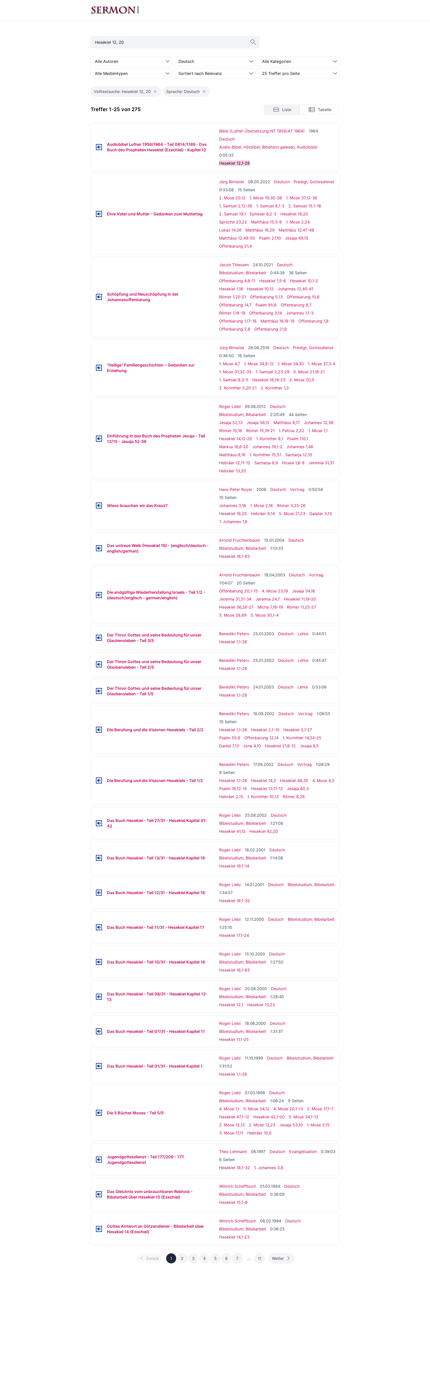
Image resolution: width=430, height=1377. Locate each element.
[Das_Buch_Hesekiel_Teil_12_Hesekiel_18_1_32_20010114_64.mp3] (99, 893)
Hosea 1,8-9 (293, 462)
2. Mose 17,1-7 (320, 1108)
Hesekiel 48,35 (294, 780)
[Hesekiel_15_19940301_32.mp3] (99, 1194)
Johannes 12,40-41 (295, 288)
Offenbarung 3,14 (265, 312)
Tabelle (324, 109)
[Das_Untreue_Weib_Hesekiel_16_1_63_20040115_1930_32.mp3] (99, 548)
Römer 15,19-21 (260, 430)
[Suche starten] (253, 42)
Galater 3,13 (320, 513)
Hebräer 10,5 (259, 1132)
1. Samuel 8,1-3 (270, 205)
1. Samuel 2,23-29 (272, 371)
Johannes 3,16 (232, 505)
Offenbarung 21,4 (235, 246)
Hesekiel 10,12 (260, 288)
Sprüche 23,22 (233, 221)
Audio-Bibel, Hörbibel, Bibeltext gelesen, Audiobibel (268, 147)
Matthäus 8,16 (232, 454)
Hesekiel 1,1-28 (233, 641)
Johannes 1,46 (299, 446)
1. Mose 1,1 (318, 430)
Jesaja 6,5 (309, 745)
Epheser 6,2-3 (263, 213)
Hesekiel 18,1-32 (234, 900)
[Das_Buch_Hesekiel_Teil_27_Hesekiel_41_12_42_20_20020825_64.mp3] (99, 823)
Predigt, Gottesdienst (314, 181)
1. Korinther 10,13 (263, 796)
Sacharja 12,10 (298, 454)
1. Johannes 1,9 (233, 521)
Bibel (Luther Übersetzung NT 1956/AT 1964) (262, 130)
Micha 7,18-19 (270, 607)
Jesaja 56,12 (258, 422)
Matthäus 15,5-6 (266, 221)
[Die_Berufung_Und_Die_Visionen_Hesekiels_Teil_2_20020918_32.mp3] (99, 730)
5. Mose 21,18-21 (309, 371)
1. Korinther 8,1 (269, 438)
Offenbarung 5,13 (266, 296)
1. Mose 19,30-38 (266, 197)
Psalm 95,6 (266, 304)
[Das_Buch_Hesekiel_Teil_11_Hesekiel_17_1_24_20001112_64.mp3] (99, 927)
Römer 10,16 (230, 430)
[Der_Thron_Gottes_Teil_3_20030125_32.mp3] (99, 638)
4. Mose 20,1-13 (288, 1108)
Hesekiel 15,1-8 (233, 1202)
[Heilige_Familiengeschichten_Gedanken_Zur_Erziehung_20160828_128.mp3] (99, 368)
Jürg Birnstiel (231, 181)
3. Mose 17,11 (231, 1132)
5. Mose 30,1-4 (265, 615)
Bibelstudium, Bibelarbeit (242, 272)
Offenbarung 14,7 (235, 304)
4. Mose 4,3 (323, 780)
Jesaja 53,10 (291, 1124)
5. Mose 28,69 (233, 615)
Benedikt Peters (234, 633)
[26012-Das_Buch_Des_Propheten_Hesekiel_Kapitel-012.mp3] (99, 147)
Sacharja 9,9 (266, 462)
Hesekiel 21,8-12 (280, 745)
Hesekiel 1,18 (231, 288)
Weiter (278, 1258)
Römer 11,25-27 (301, 607)
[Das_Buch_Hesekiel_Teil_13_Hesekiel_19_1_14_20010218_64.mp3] (99, 858)
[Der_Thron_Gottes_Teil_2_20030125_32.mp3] (99, 664)
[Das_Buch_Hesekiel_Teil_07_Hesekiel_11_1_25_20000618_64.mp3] (99, 1031)
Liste (286, 109)
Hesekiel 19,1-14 (234, 865)
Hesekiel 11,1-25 (234, 1039)
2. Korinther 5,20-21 (238, 387)
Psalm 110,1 (297, 438)
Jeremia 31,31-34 (235, 599)
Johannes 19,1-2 (267, 446)
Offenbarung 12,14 (261, 737)
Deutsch (227, 139)
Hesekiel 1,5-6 (272, 280)
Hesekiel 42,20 (264, 831)
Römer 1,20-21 (232, 296)
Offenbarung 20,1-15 (238, 590)
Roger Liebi (230, 406)
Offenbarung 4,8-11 (237, 280)
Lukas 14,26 (230, 230)
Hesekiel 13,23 (261, 1004)
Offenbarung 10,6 (303, 296)
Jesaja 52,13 (230, 422)
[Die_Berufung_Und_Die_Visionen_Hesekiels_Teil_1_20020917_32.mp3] (99, 780)
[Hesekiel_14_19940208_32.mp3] (99, 1229)
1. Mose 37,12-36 (301, 197)
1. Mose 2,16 (261, 505)
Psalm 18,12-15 (233, 788)
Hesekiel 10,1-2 (304, 280)
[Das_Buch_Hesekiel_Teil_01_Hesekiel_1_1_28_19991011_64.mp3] (99, 1066)
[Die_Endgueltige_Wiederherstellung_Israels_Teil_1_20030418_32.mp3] (99, 595)
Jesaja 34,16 (303, 590)
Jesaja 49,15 (296, 238)
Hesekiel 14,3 (263, 780)
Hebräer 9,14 (263, 513)
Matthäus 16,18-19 (277, 321)
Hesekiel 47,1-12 (234, 1116)
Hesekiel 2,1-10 (265, 729)
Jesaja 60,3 (298, 788)
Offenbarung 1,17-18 (238, 321)
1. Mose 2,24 (298, 221)
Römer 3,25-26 (291, 505)
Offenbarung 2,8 (234, 329)
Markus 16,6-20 (233, 446)
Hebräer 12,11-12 (234, 462)
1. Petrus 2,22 (291, 430)
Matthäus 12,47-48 (296, 230)
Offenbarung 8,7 (296, 304)
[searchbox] (175, 42)
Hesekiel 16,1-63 (234, 556)
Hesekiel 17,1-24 (234, 935)
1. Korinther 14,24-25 (302, 737)
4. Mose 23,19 (275, 590)
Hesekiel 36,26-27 (236, 607)
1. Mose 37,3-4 (321, 363)
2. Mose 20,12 (232, 197)
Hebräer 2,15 (231, 796)
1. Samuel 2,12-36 (235, 205)
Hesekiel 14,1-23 (234, 1237)
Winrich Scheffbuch (237, 1186)
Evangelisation (303, 1151)
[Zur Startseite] (115, 10)
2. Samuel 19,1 (232, 213)
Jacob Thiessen (234, 264)
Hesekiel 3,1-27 (297, 729)
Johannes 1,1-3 (300, 312)
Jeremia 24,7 (268, 599)
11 (259, 1258)
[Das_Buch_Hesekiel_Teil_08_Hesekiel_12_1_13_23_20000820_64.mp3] (99, 997)
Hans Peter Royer (235, 489)
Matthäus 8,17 (287, 422)
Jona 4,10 (252, 745)
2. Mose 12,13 (232, 1124)
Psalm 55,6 (229, 737)
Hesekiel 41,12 (232, 831)
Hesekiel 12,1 (231, 1004)
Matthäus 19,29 (260, 230)
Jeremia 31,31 (321, 462)
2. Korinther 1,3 (275, 387)
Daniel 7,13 (229, 745)
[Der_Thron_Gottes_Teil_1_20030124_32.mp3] (99, 691)
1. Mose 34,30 (291, 363)
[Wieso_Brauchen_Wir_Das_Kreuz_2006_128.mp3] (99, 505)
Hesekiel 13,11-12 (267, 788)
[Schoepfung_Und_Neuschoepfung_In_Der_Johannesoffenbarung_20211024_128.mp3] (99, 297)
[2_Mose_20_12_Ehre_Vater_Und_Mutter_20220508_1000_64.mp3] (99, 214)
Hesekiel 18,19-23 (268, 379)
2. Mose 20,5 (301, 379)
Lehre (303, 633)
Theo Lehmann (233, 1151)
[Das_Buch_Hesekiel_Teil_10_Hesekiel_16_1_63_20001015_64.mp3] (99, 962)
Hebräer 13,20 (232, 470)
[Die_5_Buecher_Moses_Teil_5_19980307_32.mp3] (99, 1113)
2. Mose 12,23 (262, 1124)
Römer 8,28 (294, 796)
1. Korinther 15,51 (265, 454)
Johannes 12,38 (318, 422)
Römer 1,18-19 (232, 312)
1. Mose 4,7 (229, 363)
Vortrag (297, 489)
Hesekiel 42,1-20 (269, 1116)
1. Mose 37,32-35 (235, 371)
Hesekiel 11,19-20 (300, 599)
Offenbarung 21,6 (270, 329)
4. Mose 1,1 (229, 1108)
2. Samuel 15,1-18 (304, 205)
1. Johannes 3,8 (268, 1167)
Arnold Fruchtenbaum (239, 540)
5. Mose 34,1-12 (303, 1116)
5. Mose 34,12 (256, 1108)
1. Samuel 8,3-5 (233, 379)
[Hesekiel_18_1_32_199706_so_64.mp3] (99, 1160)
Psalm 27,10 (270, 238)
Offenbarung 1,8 (313, 321)
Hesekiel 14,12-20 (235, 438)
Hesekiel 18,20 (294, 213)
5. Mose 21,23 (292, 513)
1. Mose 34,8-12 (259, 363)
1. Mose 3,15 (318, 1124)
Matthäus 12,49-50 (237, 238)
